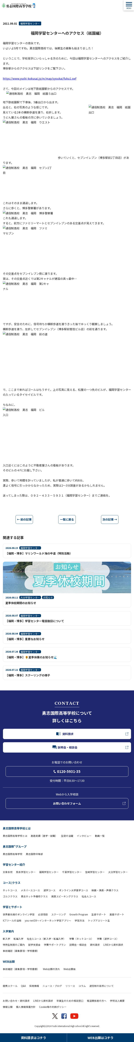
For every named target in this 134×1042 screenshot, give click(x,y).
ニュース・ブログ (52, 986)
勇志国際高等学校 (12, 854)
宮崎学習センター (95, 872)
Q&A (23, 986)
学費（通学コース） (108, 938)
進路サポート (117, 914)
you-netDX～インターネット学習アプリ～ (48, 920)
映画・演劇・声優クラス (105, 890)
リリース (70, 986)
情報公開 (8, 1007)
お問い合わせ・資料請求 (16, 1000)
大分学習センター (118, 872)
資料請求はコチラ (33, 1037)
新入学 (6, 938)
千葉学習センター (72, 872)
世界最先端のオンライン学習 (19, 914)
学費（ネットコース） (81, 938)
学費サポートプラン (55, 944)
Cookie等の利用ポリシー (52, 1007)
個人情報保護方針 (26, 1007)
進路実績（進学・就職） (44, 835)
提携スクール (10, 986)
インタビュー (84, 835)
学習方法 (79, 920)
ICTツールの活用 (12, 920)
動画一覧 (100, 835)
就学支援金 (34, 944)
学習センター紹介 (14, 864)
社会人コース (89, 896)
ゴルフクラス (10, 896)
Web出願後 (70, 969)
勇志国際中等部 (34, 854)
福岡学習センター (30, 23)
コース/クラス (11, 883)
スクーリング (58, 914)
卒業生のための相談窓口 (70, 1000)
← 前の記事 (24, 519)
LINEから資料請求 (113, 944)
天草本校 (8, 872)
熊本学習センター (26, 872)
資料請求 (95, 944)
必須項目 (43, 914)
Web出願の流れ (51, 969)
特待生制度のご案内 (14, 944)
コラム (82, 986)
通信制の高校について (101, 986)
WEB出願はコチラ (100, 1037)
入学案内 (8, 931)
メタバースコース (30, 890)
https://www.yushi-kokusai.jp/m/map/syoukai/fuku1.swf (39, 78)
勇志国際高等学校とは (17, 828)
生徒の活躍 (67, 835)
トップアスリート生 (99, 920)
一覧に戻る (67, 519)
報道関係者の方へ (96, 1000)
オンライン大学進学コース (73, 890)
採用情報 (34, 986)
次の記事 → (109, 519)
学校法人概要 (117, 1000)
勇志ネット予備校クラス (34, 896)
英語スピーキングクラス (64, 896)
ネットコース (10, 890)
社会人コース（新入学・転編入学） (46, 938)
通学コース (49, 890)
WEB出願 (9, 961)
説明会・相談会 (78, 944)
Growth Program (78, 914)
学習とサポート (12, 907)
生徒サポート (98, 914)
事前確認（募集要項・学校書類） (21, 951)
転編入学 (18, 938)
